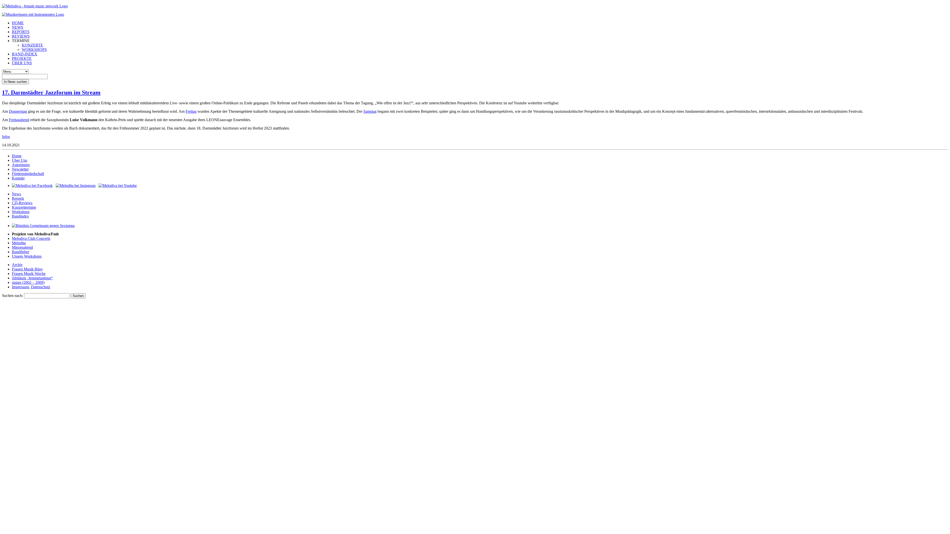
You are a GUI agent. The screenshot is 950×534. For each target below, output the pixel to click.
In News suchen (15, 82)
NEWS (17, 27)
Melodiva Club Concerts (31, 238)
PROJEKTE (22, 58)
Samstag (370, 111)
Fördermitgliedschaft (28, 174)
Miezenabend (22, 247)
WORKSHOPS (34, 49)
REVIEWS (21, 36)
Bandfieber (20, 252)
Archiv (17, 265)
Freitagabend (19, 120)
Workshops (20, 212)
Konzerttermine (24, 207)
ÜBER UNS (22, 63)
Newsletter (20, 169)
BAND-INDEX (24, 54)
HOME (18, 23)
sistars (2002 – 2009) (28, 282)
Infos (6, 136)
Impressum (20, 287)
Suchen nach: (12, 295)
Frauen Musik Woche (29, 273)
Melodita (19, 243)
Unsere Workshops (27, 256)
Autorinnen (21, 165)
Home (17, 156)
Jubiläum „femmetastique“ (32, 278)
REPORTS (20, 32)
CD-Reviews (22, 203)
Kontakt (18, 178)
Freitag (191, 111)
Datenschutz (40, 287)
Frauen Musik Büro (27, 269)
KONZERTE (32, 45)
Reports (18, 198)
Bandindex (20, 216)
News (16, 194)
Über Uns (19, 160)
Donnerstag (18, 111)
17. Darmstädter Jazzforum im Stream (51, 92)
